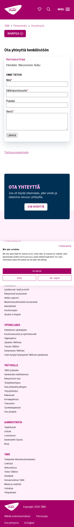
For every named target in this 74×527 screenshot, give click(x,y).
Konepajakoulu (11, 399)
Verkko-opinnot (11, 297)
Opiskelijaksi (12, 325)
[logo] (11, 510)
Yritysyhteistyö (11, 391)
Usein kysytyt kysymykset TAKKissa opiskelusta (26, 354)
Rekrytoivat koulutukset (15, 293)
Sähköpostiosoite (17, 90)
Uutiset (7, 431)
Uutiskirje (8, 488)
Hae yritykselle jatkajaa (15, 387)
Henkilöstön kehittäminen (16, 374)
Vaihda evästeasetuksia (17, 516)
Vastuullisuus (10, 467)
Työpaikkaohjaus (12, 382)
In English (29, 523)
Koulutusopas (10, 310)
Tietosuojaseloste (16, 152)
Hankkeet (8, 476)
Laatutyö (8, 463)
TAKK (7, 25)
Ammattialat (10, 306)
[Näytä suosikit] (40, 9)
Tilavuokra (9, 403)
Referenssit (9, 395)
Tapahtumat (10, 427)
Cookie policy (65, 245)
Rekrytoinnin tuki (12, 378)
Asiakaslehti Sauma (13, 439)
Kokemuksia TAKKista (14, 350)
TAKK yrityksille (11, 370)
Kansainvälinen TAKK (14, 480)
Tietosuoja (42, 516)
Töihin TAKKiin (11, 471)
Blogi (6, 443)
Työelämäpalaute (12, 407)
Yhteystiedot (20, 25)
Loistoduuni (10, 435)
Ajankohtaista (13, 422)
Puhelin (10, 101)
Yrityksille (11, 365)
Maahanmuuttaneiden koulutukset (20, 302)
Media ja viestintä (12, 484)
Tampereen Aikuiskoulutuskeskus (19, 459)
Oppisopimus (10, 338)
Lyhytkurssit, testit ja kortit (16, 289)
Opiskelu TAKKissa (12, 342)
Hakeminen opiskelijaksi (15, 330)
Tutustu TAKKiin (11, 346)
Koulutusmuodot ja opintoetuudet (20, 334)
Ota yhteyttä (37, 25)
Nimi (9, 80)
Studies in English (12, 314)
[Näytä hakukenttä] (48, 9)
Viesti (10, 111)
